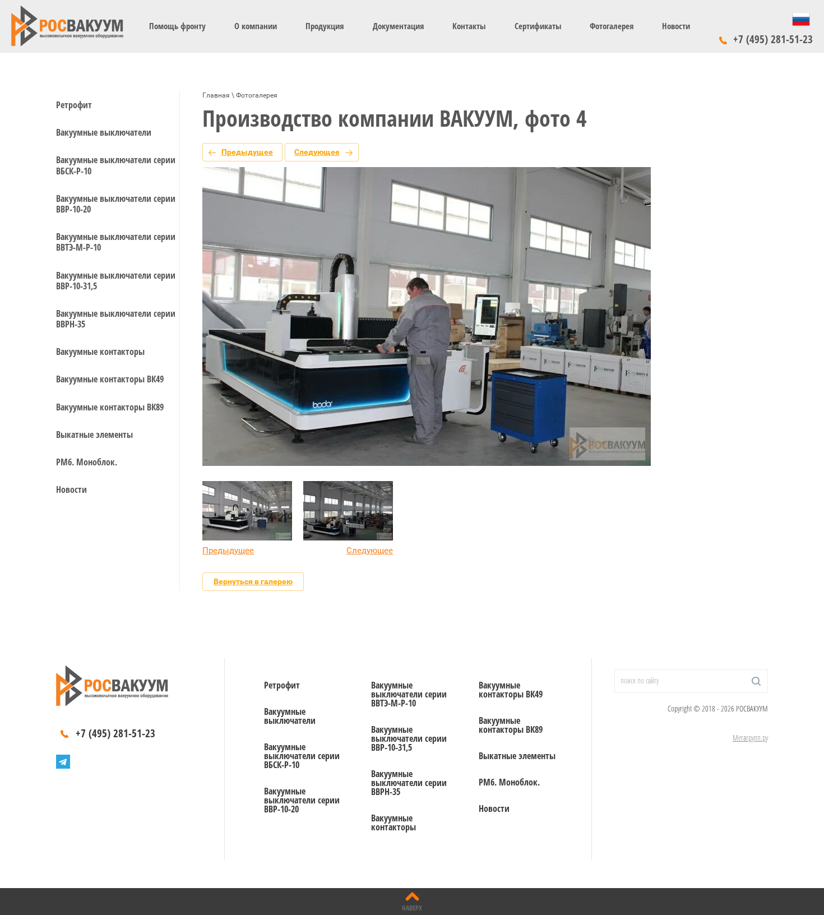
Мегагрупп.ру (750, 737)
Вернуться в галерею (253, 581)
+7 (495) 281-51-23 (773, 39)
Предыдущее (247, 151)
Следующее (317, 151)
